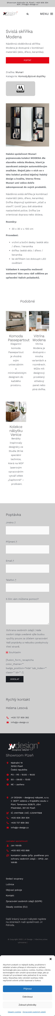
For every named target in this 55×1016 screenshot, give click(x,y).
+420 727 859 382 (20, 717)
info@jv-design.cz (30, 4)
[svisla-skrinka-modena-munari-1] (27, 125)
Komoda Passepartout (18, 338)
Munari (19, 72)
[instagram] (24, 950)
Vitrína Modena (39, 338)
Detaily (16, 321)
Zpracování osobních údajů (34, 1012)
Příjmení (11, 541)
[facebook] (30, 950)
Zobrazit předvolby (27, 1005)
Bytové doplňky (36, 76)
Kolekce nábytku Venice (16, 431)
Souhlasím (15, 652)
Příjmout (27, 988)
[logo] (10, 12)
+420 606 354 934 (20, 818)
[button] (50, 959)
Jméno (11, 522)
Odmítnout (27, 996)
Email (10, 560)
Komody (22, 76)
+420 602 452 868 (20, 850)
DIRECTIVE (32, 942)
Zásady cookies (14, 1012)
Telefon (11, 580)
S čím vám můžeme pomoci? (22, 599)
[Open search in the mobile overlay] (27, 14)
